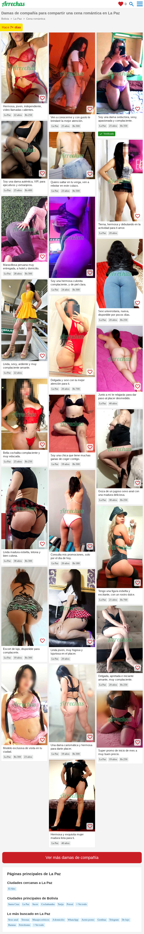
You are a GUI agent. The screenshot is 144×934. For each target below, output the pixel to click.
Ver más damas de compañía (72, 857)
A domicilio (58, 919)
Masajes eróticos (40, 919)
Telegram (114, 919)
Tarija (61, 904)
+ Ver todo (81, 904)
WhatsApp (73, 919)
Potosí (70, 904)
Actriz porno (88, 919)
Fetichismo (24, 925)
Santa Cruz (13, 904)
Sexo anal (13, 919)
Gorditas (102, 919)
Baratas (12, 925)
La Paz (25, 904)
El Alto (11, 888)
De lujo (125, 919)
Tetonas (25, 919)
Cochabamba (48, 904)
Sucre (35, 904)
